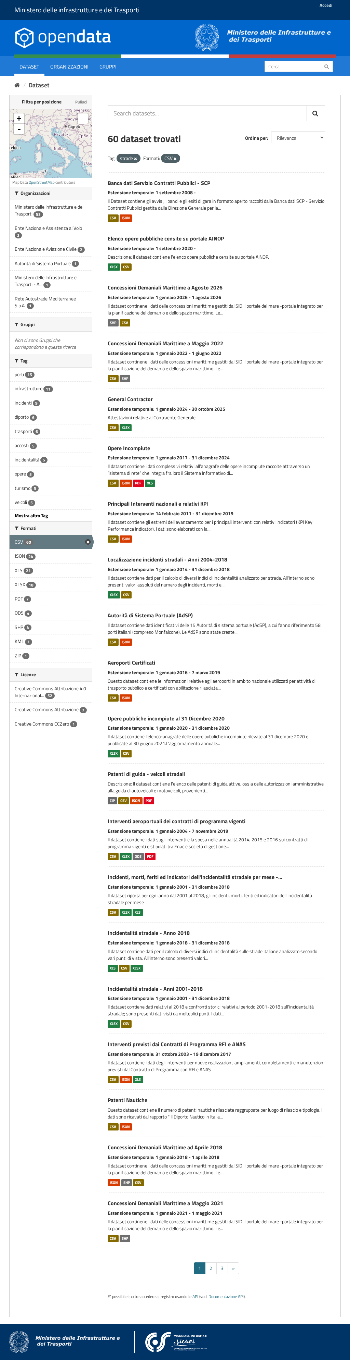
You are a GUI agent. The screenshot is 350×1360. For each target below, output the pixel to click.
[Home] (17, 85)
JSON (126, 218)
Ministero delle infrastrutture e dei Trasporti (76, 9)
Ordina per (256, 137)
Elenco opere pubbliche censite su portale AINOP (166, 238)
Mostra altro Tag (31, 515)
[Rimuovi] (135, 158)
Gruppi (108, 67)
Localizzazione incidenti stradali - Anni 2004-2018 (167, 559)
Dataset (29, 67)
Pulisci (81, 102)
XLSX (114, 267)
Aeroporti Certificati (131, 662)
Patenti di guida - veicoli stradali (146, 774)
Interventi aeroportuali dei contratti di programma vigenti (176, 821)
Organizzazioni (69, 67)
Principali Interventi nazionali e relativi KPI (158, 503)
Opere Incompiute (129, 448)
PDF (138, 483)
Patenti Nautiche (127, 1100)
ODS (138, 856)
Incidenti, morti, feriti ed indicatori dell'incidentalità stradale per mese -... (195, 877)
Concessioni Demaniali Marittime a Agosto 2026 (165, 287)
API (195, 1297)
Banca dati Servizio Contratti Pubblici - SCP (159, 183)
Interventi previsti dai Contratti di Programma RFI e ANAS (177, 1044)
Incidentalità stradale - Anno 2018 (149, 933)
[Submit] (326, 66)
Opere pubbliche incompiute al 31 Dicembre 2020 (166, 718)
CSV (113, 218)
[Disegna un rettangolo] (83, 118)
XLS (150, 483)
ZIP (112, 800)
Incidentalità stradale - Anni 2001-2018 (155, 989)
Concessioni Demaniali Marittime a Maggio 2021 (165, 1203)
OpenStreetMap (42, 182)
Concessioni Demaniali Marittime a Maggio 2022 (165, 343)
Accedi (326, 5)
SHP (113, 322)
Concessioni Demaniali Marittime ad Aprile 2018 (165, 1147)
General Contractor (130, 399)
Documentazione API (226, 1297)
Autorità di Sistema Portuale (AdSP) (150, 615)
